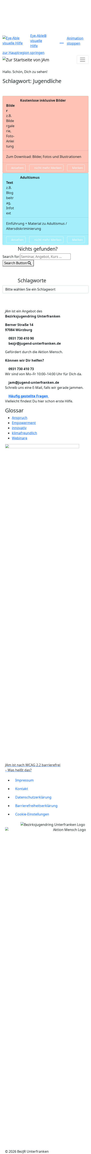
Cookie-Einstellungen (32, 814)
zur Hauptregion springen (23, 52)
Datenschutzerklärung (33, 797)
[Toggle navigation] (82, 59)
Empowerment (24, 422)
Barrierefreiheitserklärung (36, 805)
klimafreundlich (24, 433)
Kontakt (21, 788)
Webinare (19, 438)
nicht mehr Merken (47, 168)
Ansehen (17, 168)
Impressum (24, 780)
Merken (77, 168)
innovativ (19, 428)
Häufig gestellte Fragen (28, 396)
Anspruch (19, 417)
